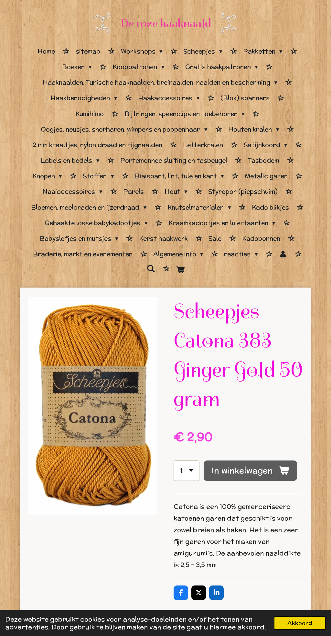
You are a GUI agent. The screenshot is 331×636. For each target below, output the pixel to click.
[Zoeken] (151, 269)
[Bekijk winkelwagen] (180, 270)
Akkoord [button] (299, 623)
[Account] (283, 254)
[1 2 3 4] (186, 470)
